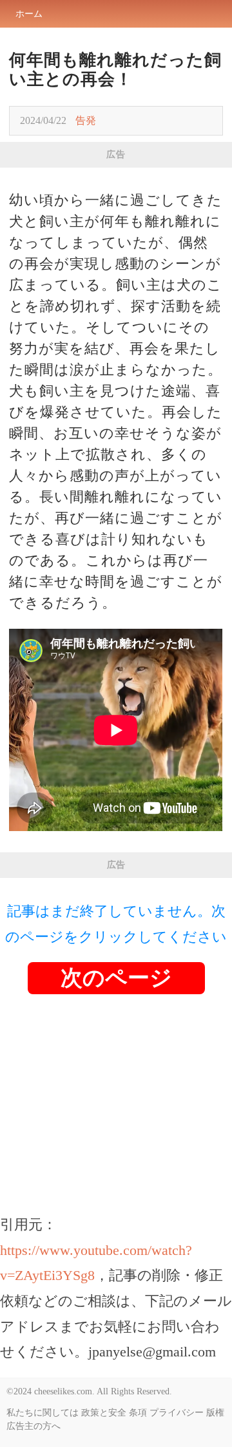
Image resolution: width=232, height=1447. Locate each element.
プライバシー (177, 1412)
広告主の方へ (33, 1426)
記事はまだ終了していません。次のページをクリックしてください (116, 924)
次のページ (116, 978)
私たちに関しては (42, 1412)
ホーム (29, 14)
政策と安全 (103, 1412)
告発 (85, 120)
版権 (215, 1412)
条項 (138, 1412)
